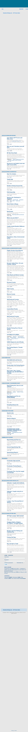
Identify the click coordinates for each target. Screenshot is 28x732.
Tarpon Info (12, 200)
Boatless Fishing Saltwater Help (9, 171)
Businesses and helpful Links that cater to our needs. (16, 164)
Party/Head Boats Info (12, 404)
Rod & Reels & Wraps (12, 204)
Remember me (20, 562)
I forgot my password (8, 562)
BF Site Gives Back (12, 153)
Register (10, 555)
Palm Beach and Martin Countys (15, 275)
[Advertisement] (14, 74)
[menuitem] (1, 9)
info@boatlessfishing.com (16, 141)
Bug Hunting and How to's (14, 439)
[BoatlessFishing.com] (14, 4)
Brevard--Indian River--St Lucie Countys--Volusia (15, 264)
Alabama (14, 336)
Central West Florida (12, 309)
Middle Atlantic (13, 337)
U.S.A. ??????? (14, 338)
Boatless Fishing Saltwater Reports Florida (12, 248)
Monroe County (11, 294)
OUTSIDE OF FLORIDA (13, 334)
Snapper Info (15, 199)
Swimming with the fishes (7, 437)
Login (5, 555)
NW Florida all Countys (13, 316)
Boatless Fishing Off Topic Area (9, 513)
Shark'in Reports (11, 418)
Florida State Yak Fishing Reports (15, 365)
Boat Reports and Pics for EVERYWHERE (13, 397)
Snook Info (18, 200)
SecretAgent (23, 578)
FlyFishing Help (11, 192)
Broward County (11, 282)
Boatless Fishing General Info (14, 185)
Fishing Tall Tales (11, 537)
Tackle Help (10, 179)
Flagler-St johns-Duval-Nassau (15, 250)
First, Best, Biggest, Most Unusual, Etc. (10, 480)
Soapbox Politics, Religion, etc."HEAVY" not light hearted (15, 523)
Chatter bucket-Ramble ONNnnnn (15, 226)
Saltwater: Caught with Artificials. (15, 483)
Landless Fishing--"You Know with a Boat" (11, 383)
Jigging (14, 391)
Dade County (10, 288)
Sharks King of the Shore (7, 410)
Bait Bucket (10, 211)
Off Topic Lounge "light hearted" (15, 515)
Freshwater (4, 458)
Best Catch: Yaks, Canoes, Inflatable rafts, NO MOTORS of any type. (15, 372)
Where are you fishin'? (13, 217)
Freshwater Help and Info (13, 460)
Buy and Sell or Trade (12, 543)
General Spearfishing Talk (13, 447)
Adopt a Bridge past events (18, 159)
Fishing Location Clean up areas (14, 160)
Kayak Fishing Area (6, 357)
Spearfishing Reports (12, 452)
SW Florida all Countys (13, 299)
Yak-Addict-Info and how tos (14, 360)
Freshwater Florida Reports (14, 466)
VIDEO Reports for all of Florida (15, 342)
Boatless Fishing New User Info (9, 135)
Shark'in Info (10, 413)
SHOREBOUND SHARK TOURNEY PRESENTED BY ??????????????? (14, 430)
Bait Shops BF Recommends (18, 214)
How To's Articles (11, 174)
